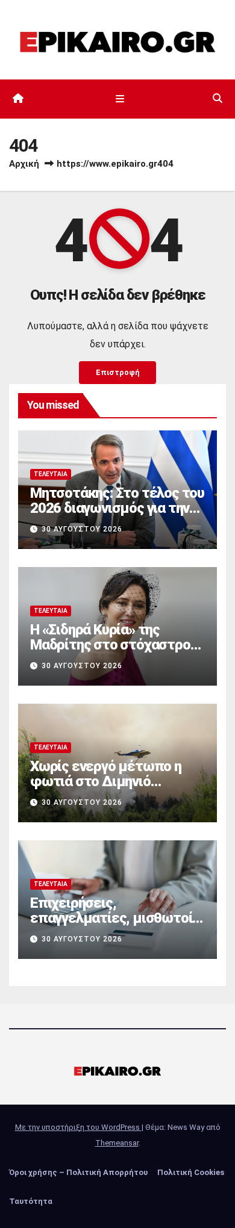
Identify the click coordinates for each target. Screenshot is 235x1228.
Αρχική (24, 163)
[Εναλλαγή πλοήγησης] (119, 98)
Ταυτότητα (30, 1201)
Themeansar (117, 1142)
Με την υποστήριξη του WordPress (78, 1127)
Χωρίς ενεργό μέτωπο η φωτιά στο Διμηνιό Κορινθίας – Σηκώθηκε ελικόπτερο (105, 789)
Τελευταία (50, 474)
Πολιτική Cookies (190, 1172)
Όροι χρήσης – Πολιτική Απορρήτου (78, 1172)
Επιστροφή (117, 372)
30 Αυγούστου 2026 (82, 529)
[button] (217, 98)
